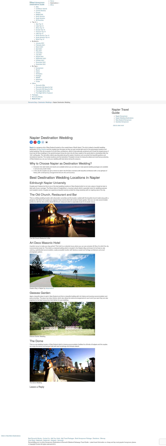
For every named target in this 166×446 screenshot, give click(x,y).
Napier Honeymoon (121, 116)
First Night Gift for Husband (44, 93)
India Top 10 (40, 26)
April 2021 (39, 49)
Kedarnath (46, 440)
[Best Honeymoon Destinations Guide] (39, 2)
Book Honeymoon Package (83, 438)
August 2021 (40, 56)
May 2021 (39, 51)
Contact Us (46, 438)
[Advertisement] (69, 120)
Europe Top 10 (40, 30)
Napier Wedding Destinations (124, 118)
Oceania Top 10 (41, 32)
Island (38, 72)
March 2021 (39, 47)
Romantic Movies (37, 97)
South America (40, 18)
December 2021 (41, 64)
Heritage (38, 76)
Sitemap (102, 438)
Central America (41, 10)
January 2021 (40, 43)
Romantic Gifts (40, 85)
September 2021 (41, 58)
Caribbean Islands (41, 9)
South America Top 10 (42, 37)
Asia (37, 7)
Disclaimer (96, 438)
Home (52, 1)
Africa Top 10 (40, 28)
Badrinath (39, 440)
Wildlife (38, 78)
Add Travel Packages (67, 438)
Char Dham (31, 440)
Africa (52, 5)
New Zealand (42, 149)
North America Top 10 (42, 35)
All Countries (40, 20)
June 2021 (39, 53)
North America (40, 16)
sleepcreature (50, 288)
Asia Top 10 (39, 24)
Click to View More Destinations (10, 436)
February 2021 (40, 45)
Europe (38, 12)
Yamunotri (60, 440)
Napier (32, 147)
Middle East (39, 14)
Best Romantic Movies (35, 438)
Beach (38, 70)
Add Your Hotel (55, 438)
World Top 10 (40, 39)
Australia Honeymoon (122, 122)
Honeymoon (39, 68)
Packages (35, 95)
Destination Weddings (45, 102)
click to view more (118, 125)
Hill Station (39, 74)
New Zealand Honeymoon (124, 120)
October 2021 (40, 60)
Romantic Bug (32, 102)
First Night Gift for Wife (43, 91)
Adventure (39, 79)
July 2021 (39, 55)
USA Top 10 (39, 33)
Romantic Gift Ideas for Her (44, 87)
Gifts (33, 83)
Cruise (38, 81)
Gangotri (53, 440)
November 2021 (41, 62)
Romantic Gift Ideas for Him (44, 89)
